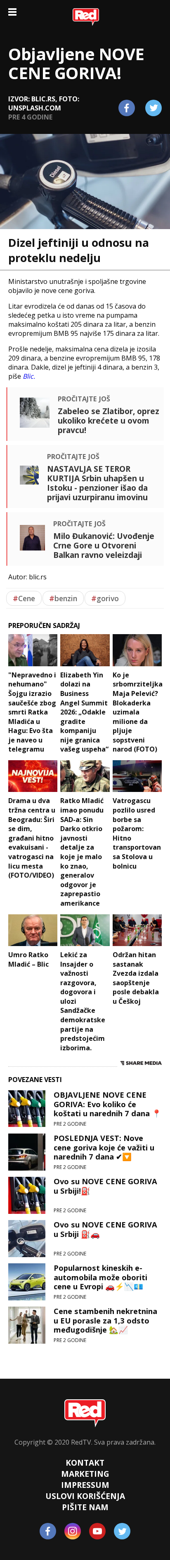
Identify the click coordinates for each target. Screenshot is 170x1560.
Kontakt (85, 1462)
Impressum (85, 1484)
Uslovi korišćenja (85, 1495)
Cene (24, 598)
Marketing (85, 1473)
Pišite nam (85, 1507)
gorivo (105, 598)
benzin (63, 598)
